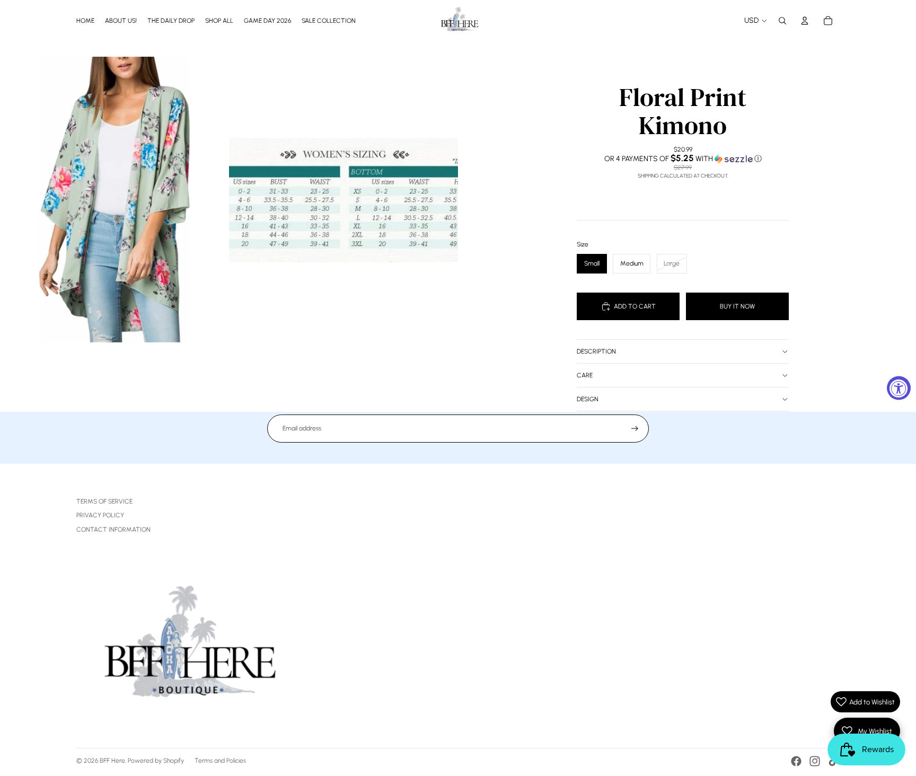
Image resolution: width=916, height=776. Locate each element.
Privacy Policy (100, 515)
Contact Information (113, 529)
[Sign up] (635, 428)
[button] (683, 158)
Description (596, 351)
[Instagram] (814, 761)
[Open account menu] (804, 20)
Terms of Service (104, 501)
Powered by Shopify (156, 760)
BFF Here (112, 760)
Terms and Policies (220, 760)
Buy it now (737, 306)
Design (587, 399)
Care (585, 375)
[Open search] (782, 20)
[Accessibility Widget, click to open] (899, 388)
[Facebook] (796, 761)
